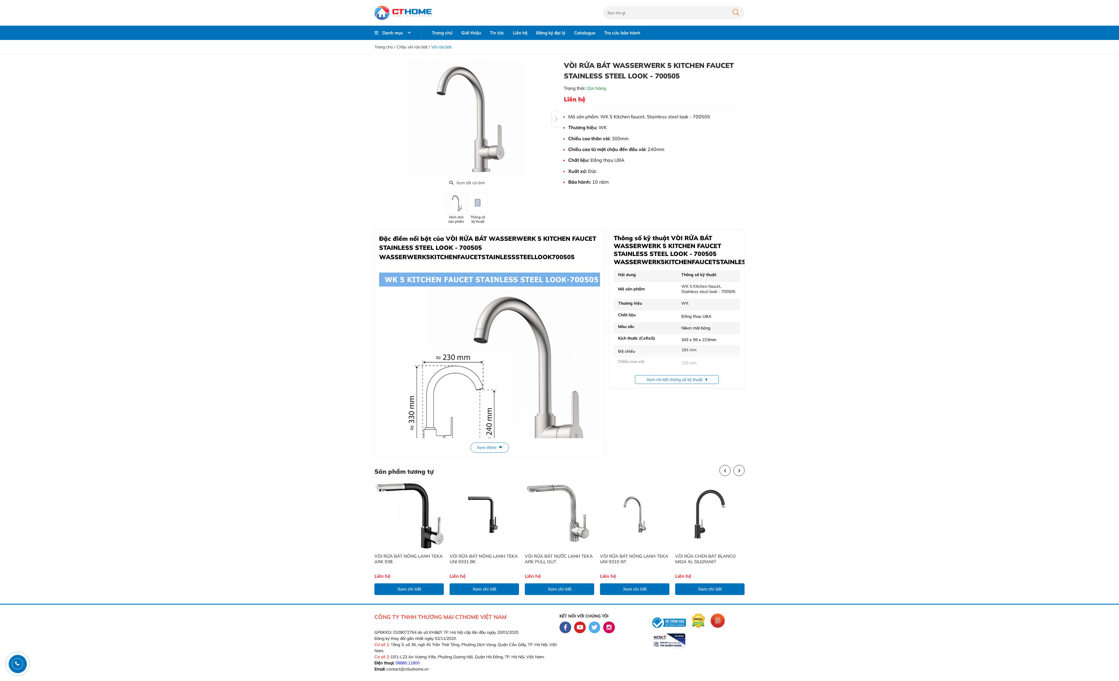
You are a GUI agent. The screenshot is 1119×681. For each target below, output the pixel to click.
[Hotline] (17, 664)
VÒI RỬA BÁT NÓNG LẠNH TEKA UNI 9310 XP (634, 559)
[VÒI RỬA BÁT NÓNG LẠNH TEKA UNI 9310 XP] (634, 514)
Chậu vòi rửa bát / (413, 47)
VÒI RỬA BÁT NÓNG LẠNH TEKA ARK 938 (408, 559)
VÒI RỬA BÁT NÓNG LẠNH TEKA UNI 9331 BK (484, 559)
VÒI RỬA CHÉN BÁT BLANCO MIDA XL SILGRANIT (705, 559)
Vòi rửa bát (441, 47)
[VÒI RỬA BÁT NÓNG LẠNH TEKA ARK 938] (409, 514)
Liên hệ (520, 33)
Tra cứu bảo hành (622, 33)
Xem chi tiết (409, 589)
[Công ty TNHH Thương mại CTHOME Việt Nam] (403, 13)
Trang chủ (442, 33)
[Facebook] (565, 627)
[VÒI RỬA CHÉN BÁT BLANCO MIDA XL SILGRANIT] (710, 514)
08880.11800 (407, 663)
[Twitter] (594, 627)
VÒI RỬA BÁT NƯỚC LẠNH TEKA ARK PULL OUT (559, 559)
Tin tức (497, 33)
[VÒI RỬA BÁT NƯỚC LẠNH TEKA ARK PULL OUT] (559, 514)
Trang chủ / (384, 47)
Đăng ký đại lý (550, 33)
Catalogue (584, 33)
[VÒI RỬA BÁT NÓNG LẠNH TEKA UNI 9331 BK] (484, 514)
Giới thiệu (471, 33)
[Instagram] (609, 627)
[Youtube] (580, 627)
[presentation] (556, 119)
